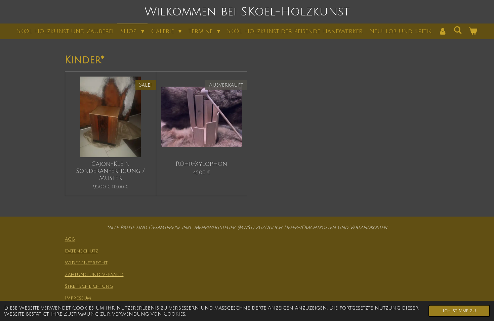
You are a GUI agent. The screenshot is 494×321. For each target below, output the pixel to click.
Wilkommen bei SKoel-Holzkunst (247, 11)
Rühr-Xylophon (201, 163)
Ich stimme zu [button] (459, 310)
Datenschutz (81, 251)
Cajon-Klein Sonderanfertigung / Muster (110, 170)
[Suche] (457, 30)
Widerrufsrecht (86, 262)
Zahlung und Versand (94, 274)
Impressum (78, 298)
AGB (70, 239)
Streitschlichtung (89, 286)
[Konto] (442, 31)
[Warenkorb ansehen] (472, 31)
